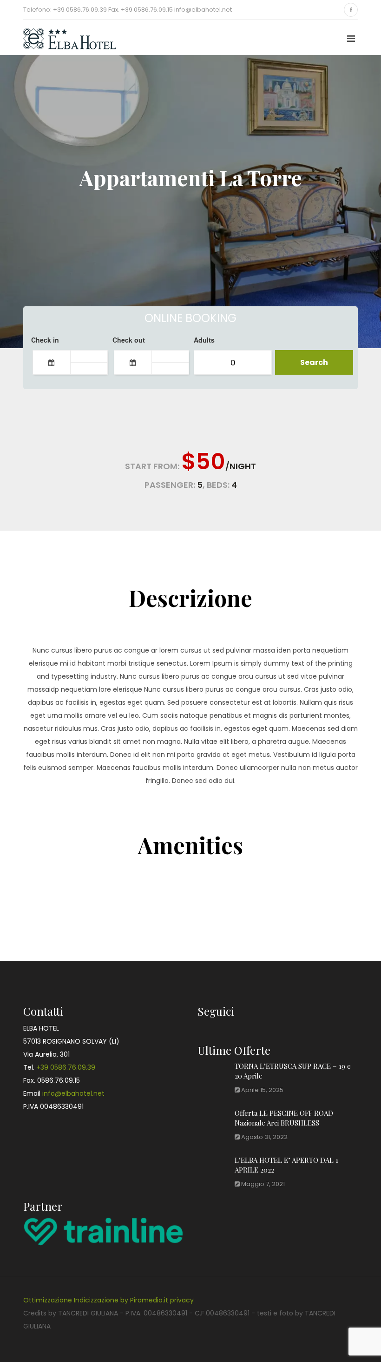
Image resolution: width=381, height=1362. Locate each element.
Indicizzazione (96, 1300)
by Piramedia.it (144, 1300)
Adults (204, 339)
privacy (182, 1300)
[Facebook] (351, 10)
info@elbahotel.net (73, 1093)
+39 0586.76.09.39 (65, 1067)
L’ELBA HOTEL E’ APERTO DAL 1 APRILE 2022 (286, 1164)
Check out (128, 339)
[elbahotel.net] (60, 37)
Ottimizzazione (47, 1300)
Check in (45, 339)
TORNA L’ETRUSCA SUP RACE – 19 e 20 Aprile (293, 1070)
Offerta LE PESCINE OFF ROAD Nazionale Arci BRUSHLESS (284, 1117)
